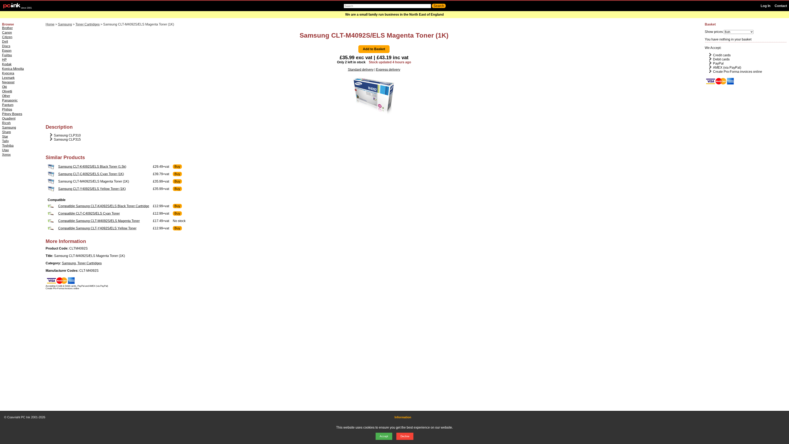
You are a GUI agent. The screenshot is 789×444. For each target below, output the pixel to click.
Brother (7, 28)
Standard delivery (361, 69)
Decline (404, 436)
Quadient (8, 118)
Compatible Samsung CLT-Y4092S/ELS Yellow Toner (97, 228)
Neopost (8, 82)
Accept (384, 436)
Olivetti (7, 91)
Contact (781, 6)
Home (50, 24)
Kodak (7, 64)
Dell (5, 41)
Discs (6, 46)
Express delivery (388, 69)
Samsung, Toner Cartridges (82, 263)
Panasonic (10, 100)
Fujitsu (7, 55)
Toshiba (8, 145)
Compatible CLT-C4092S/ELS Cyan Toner (89, 213)
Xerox (6, 154)
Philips (7, 109)
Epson (7, 50)
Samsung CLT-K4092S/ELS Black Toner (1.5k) (92, 166)
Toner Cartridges (87, 24)
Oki (4, 87)
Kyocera (8, 73)
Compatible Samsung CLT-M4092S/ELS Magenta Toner (99, 221)
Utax (5, 150)
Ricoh (6, 123)
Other (6, 96)
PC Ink (25, 417)
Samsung (9, 127)
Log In (766, 6)
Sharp (6, 132)
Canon (7, 32)
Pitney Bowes (12, 114)
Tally (5, 141)
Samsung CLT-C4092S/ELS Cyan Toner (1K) (91, 174)
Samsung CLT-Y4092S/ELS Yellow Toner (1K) (92, 189)
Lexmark (8, 78)
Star (5, 136)
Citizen (7, 37)
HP (4, 59)
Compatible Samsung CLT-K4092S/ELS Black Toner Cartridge (103, 206)
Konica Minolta (13, 69)
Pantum (7, 105)
